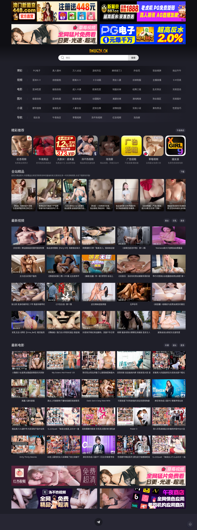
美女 (167, 220)
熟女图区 (157, 98)
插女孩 (37, 117)
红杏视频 (117, 117)
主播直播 (157, 80)
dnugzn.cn (98, 51)
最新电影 (17, 345)
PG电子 (36, 70)
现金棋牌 (157, 70)
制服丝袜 (117, 89)
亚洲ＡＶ (36, 80)
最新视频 (17, 220)
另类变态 (177, 89)
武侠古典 (96, 108)
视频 (19, 80)
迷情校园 (117, 108)
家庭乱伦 (56, 108)
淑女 (174, 345)
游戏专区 (96, 70)
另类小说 (137, 108)
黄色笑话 (157, 108)
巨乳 (174, 220)
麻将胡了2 (117, 70)
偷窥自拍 (36, 98)
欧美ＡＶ (77, 80)
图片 (19, 98)
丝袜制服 (137, 80)
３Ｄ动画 (96, 80)
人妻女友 (77, 108)
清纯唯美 (137, 98)
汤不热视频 (96, 117)
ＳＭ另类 (177, 80)
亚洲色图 (56, 98)
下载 (182, 171)
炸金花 (137, 70)
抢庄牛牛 (177, 70)
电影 (19, 89)
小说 (19, 108)
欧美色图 (77, 98)
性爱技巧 (177, 108)
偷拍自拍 (56, 89)
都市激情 (36, 108)
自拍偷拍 (56, 80)
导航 (19, 117)
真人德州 (56, 70)
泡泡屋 (137, 117)
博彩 (19, 70)
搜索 (133, 57)
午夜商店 (56, 117)
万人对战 (77, 70)
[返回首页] (190, 524)
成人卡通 (77, 89)
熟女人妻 (117, 80)
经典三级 (137, 89)
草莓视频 (77, 117)
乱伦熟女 (157, 89)
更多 (182, 220)
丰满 (167, 345)
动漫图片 (96, 98)
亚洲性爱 (36, 89)
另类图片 (177, 98)
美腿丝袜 (117, 98)
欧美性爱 (96, 89)
